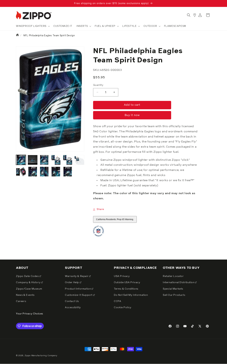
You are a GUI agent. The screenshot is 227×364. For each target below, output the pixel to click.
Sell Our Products (174, 295)
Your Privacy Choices (29, 313)
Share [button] (100, 209)
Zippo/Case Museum (29, 289)
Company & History (28, 282)
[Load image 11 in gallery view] (68, 172)
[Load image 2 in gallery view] (33, 160)
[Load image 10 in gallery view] (56, 172)
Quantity (98, 85)
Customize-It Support (79, 295)
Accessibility (73, 307)
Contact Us (72, 301)
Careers (21, 301)
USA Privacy (122, 276)
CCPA (117, 301)
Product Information (78, 289)
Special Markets (173, 289)
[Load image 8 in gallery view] (33, 172)
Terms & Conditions (126, 289)
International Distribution (179, 282)
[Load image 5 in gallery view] (68, 160)
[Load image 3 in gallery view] (44, 160)
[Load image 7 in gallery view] (21, 172)
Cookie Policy (122, 307)
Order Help (72, 282)
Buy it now (132, 115)
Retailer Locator (173, 276)
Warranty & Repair (77, 276)
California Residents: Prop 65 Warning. (115, 219)
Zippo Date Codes (27, 276)
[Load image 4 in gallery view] (56, 160)
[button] (32, 26)
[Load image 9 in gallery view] (44, 172)
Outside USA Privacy (127, 282)
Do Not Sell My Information (131, 295)
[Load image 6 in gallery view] (79, 160)
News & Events (25, 295)
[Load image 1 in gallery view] (21, 160)
